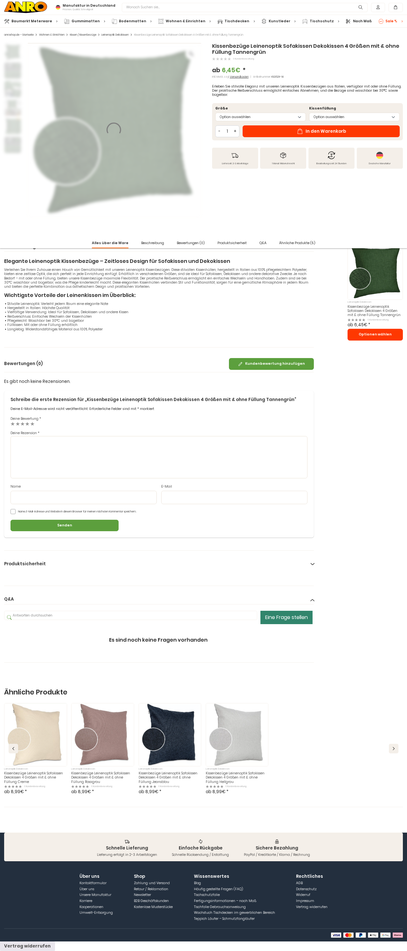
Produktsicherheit (232, 243)
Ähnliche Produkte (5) (297, 243)
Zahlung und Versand (152, 883)
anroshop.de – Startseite (19, 35)
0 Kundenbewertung (243, 59)
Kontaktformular (93, 883)
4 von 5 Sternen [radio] (27, 424)
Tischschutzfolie (207, 895)
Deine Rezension (24, 433)
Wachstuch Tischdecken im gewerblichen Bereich (234, 913)
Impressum (305, 901)
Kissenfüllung (322, 108)
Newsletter (142, 895)
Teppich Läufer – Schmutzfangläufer (224, 919)
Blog (197, 883)
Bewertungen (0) (191, 243)
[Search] (361, 7)
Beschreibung (152, 243)
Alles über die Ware (110, 243)
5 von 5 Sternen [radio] (32, 424)
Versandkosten (239, 77)
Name (15, 486)
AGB (299, 883)
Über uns (86, 889)
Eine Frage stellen (286, 617)
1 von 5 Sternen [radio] (12, 424)
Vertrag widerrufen (312, 907)
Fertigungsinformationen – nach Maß (225, 901)
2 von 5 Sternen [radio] (18, 424)
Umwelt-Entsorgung (96, 913)
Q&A (262, 243)
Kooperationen (91, 907)
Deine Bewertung (25, 418)
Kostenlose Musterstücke (153, 907)
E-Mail (166, 486)
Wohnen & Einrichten (52, 35)
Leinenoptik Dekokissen (115, 35)
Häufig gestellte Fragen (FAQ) (218, 889)
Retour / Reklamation (151, 889)
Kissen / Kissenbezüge (83, 35)
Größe (221, 108)
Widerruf (303, 895)
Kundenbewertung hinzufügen (275, 363)
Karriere (85, 901)
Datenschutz (306, 889)
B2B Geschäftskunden (151, 901)
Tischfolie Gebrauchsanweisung (220, 907)
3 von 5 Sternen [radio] (22, 424)
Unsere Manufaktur (95, 895)
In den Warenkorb (326, 131)
